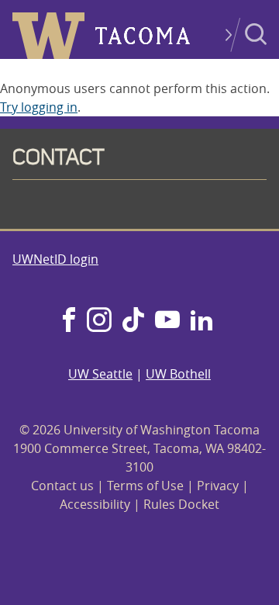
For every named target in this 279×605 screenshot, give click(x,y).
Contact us (62, 485)
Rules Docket (181, 504)
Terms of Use (145, 485)
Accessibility (95, 504)
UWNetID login (55, 259)
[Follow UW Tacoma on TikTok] (133, 321)
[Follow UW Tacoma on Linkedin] (201, 321)
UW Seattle (100, 373)
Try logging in (39, 107)
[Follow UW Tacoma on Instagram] (99, 321)
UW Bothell (178, 373)
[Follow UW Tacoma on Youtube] (167, 321)
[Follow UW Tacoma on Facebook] (69, 321)
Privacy (218, 485)
